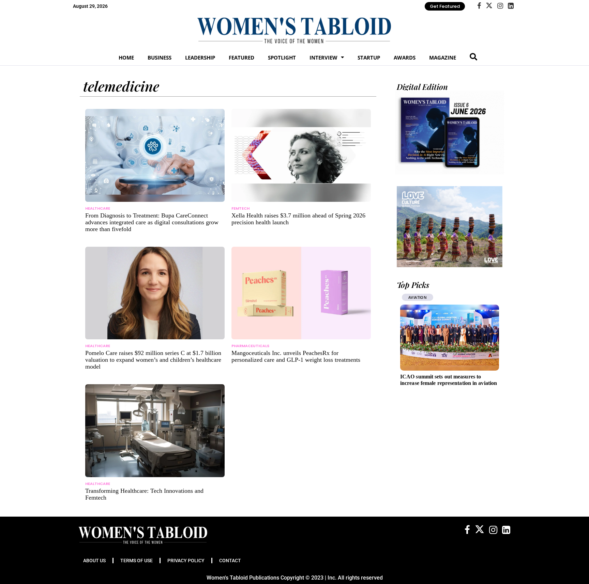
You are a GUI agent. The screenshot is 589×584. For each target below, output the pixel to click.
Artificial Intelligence (453, 297)
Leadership (200, 57)
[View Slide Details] (449, 226)
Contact (230, 560)
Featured (241, 57)
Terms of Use (136, 560)
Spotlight (282, 57)
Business (159, 57)
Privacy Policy (186, 560)
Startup (369, 57)
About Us (94, 560)
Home (126, 57)
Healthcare (97, 208)
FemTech (240, 208)
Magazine (442, 57)
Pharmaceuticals (250, 345)
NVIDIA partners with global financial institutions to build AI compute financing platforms (469, 383)
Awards (405, 57)
